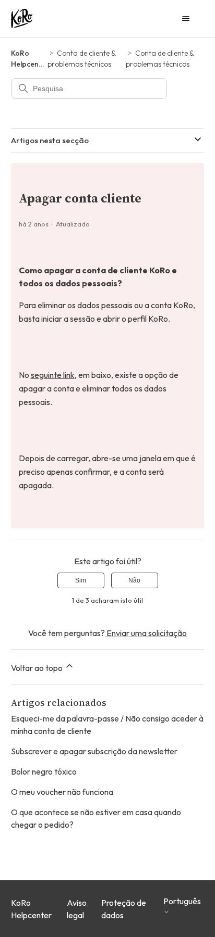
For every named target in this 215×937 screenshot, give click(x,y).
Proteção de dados (123, 908)
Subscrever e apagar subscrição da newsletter (94, 751)
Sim (80, 580)
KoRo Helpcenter (31, 908)
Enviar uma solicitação (146, 633)
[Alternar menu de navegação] (185, 18)
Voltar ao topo (37, 668)
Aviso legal (77, 908)
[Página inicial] (21, 18)
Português (182, 901)
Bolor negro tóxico (44, 771)
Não (134, 580)
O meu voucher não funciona (62, 792)
